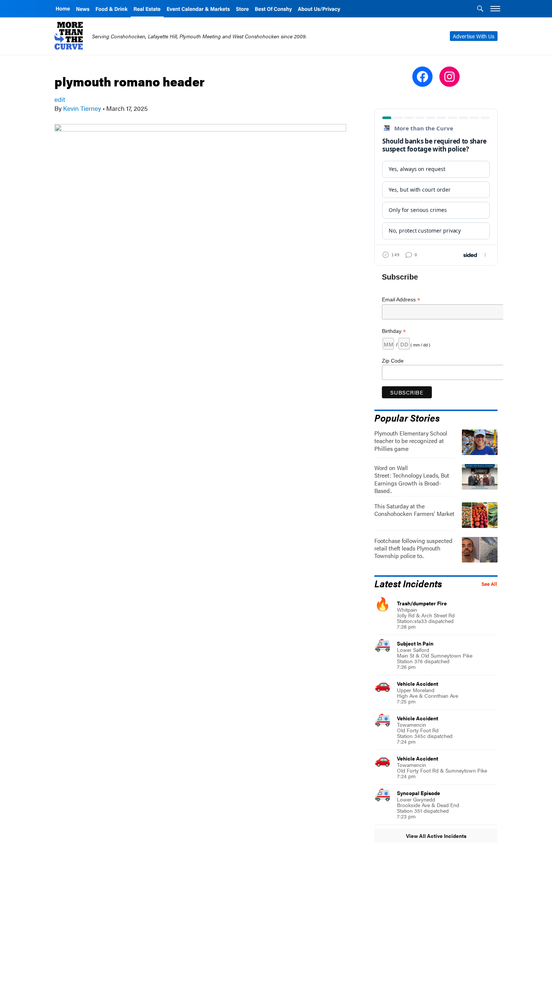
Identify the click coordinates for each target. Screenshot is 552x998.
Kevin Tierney (82, 108)
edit (59, 99)
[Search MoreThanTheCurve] (480, 9)
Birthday (394, 331)
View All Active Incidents (436, 835)
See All (489, 584)
